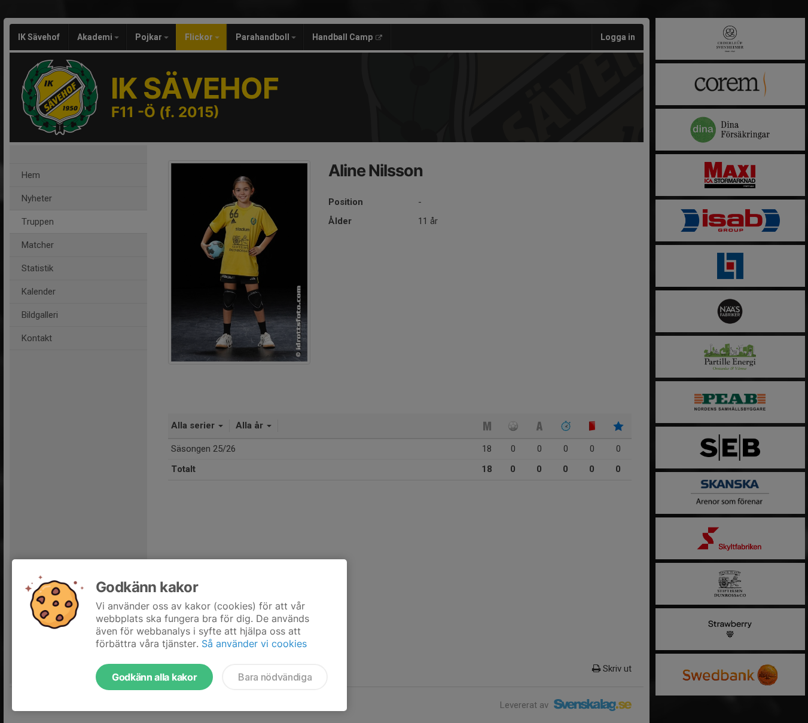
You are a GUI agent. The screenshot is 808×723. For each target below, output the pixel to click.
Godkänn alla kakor (154, 677)
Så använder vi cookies (254, 644)
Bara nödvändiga (275, 677)
